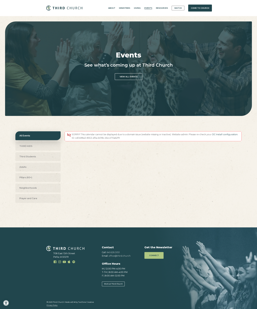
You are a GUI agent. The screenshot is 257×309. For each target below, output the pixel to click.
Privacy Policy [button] (52, 305)
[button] (6, 303)
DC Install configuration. (225, 134)
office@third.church (120, 256)
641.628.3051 (113, 252)
